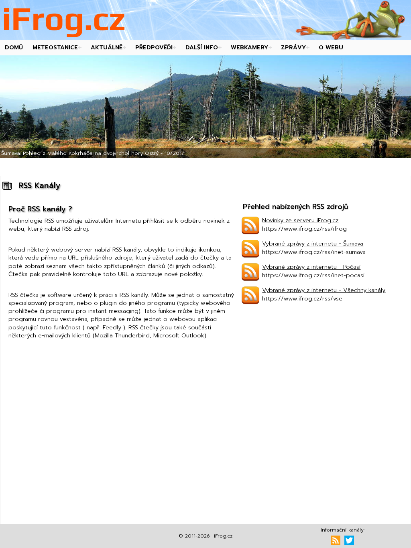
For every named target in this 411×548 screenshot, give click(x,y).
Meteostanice (55, 47)
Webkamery (249, 47)
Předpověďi (154, 47)
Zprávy (293, 47)
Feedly (112, 327)
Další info (201, 47)
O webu (331, 47)
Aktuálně (106, 47)
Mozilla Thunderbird (122, 335)
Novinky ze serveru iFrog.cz (300, 220)
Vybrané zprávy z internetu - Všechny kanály (323, 290)
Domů (14, 47)
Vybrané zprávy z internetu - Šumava (312, 243)
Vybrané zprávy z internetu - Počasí (311, 266)
